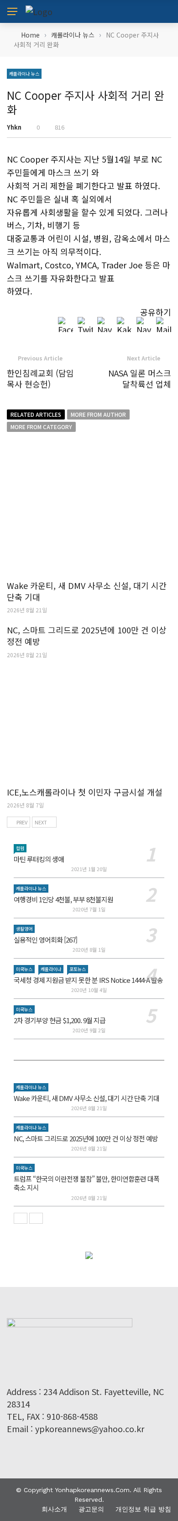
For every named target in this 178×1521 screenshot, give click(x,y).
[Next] (36, 1218)
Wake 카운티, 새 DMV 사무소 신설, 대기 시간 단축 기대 (87, 591)
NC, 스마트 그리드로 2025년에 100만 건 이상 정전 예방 (87, 635)
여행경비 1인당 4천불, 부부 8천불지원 (63, 899)
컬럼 (20, 848)
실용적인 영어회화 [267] (45, 939)
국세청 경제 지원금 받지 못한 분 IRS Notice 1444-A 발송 (88, 980)
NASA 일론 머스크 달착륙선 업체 (139, 378)
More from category (41, 427)
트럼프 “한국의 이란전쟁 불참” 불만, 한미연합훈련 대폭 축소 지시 (86, 1183)
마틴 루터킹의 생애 (39, 859)
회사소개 (54, 1509)
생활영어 (24, 928)
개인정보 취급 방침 (143, 1509)
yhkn (14, 127)
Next (41, 822)
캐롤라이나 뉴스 (24, 73)
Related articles (35, 414)
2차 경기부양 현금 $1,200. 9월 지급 (59, 1020)
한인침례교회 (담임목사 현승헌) (40, 378)
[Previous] (20, 1218)
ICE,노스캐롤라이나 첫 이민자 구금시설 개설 (84, 792)
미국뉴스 (24, 968)
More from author (98, 414)
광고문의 (91, 1509)
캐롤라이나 (51, 968)
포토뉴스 (77, 968)
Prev (21, 822)
